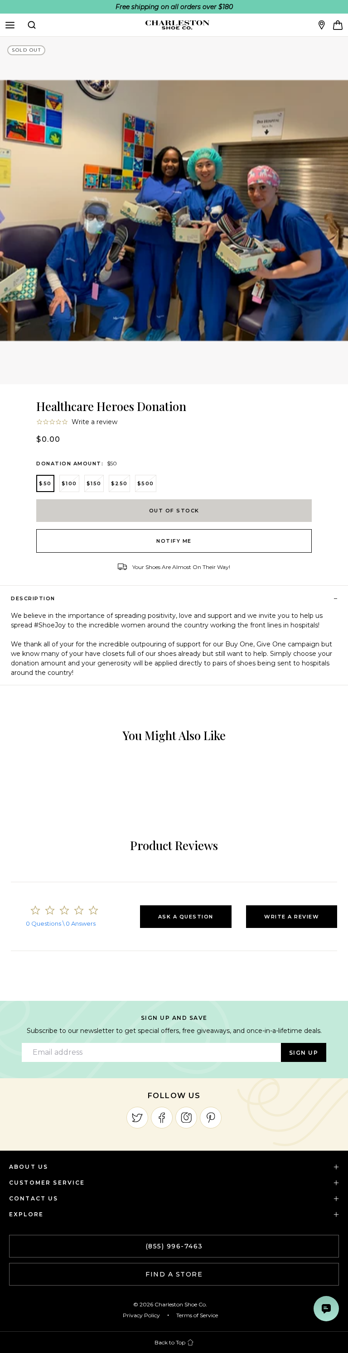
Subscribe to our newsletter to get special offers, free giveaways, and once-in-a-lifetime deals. (174, 1031)
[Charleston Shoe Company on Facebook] (162, 1117)
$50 (45, 483)
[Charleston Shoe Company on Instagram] (186, 1117)
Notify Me (174, 541)
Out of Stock (174, 510)
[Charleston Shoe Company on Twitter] (137, 1117)
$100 (69, 483)
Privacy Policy (141, 1315)
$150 (94, 483)
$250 (119, 483)
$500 (145, 483)
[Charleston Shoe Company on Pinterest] (211, 1117)
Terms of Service (197, 1315)
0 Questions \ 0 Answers (61, 923)
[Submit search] (32, 24)
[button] (186, 916)
